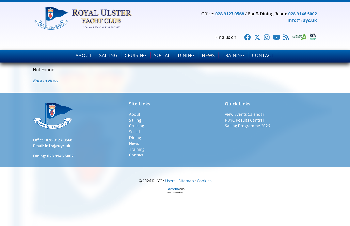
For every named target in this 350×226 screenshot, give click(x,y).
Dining (186, 55)
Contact (263, 55)
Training (233, 55)
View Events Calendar (244, 114)
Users (170, 181)
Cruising (136, 55)
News (208, 55)
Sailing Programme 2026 (247, 125)
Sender (175, 190)
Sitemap (186, 181)
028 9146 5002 (302, 14)
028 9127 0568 (229, 14)
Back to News (45, 81)
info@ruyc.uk (302, 20)
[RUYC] (83, 18)
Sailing (108, 55)
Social (162, 55)
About (84, 55)
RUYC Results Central (244, 120)
